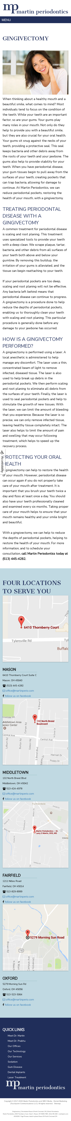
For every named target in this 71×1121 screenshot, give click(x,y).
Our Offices (14, 1046)
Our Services (15, 1056)
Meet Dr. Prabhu (17, 1041)
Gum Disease (15, 1067)
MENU (6, 19)
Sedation (13, 1061)
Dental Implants (16, 1072)
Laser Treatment (17, 1077)
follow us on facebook (17, 696)
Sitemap (57, 1103)
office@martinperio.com (19, 690)
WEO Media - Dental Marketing (55, 1101)
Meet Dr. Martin (16, 1035)
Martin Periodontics (30, 1101)
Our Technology (17, 1051)
